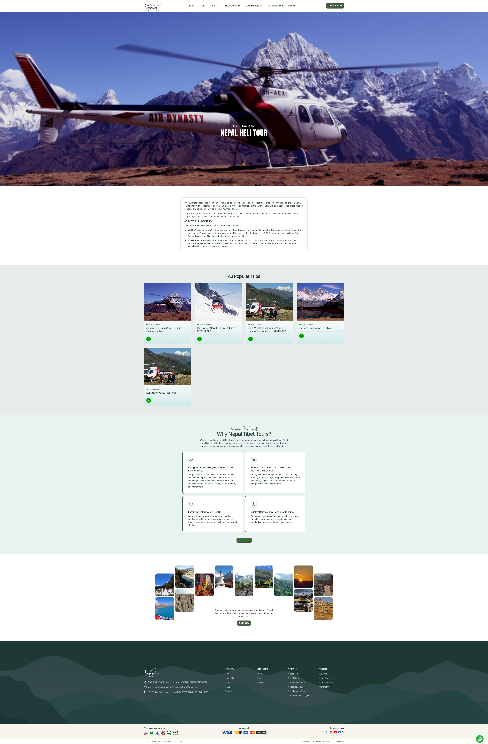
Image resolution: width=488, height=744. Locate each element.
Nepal (191, 6)
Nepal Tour (293, 673)
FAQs (227, 687)
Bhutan (215, 6)
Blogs (227, 682)
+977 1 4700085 (156, 692)
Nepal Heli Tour (295, 687)
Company (292, 6)
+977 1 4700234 (172, 692)
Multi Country (232, 6)
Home (235, 126)
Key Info (323, 673)
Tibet (202, 6)
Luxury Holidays (254, 6)
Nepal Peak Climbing (298, 682)
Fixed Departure (276, 6)
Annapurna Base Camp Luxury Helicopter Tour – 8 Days (164, 329)
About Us (229, 678)
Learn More (244, 540)
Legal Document (327, 678)
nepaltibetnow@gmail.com (186, 687)
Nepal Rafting (294, 678)
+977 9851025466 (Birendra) (194, 692)
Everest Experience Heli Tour (315, 328)
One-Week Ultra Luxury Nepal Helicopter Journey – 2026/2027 (267, 329)
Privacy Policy (326, 682)
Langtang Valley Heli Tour (161, 392)
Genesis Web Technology (333, 741)
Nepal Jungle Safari (297, 691)
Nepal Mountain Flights (299, 695)
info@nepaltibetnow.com (159, 687)
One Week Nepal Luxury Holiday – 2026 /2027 (217, 329)
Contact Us (230, 691)
